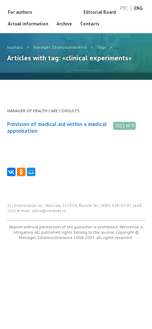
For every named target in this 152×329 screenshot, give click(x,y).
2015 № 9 (124, 126)
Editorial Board (99, 12)
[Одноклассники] (21, 172)
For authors (20, 12)
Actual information (28, 24)
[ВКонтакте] (11, 172)
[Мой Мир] (31, 172)
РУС (124, 8)
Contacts (89, 24)
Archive (64, 24)
